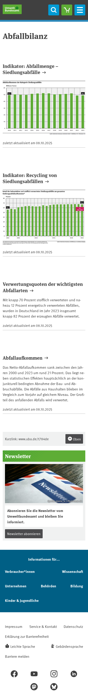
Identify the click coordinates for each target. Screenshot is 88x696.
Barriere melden (17, 656)
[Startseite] (12, 9)
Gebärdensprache (69, 646)
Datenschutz (73, 626)
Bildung (76, 585)
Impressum (13, 626)
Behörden (48, 585)
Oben (76, 439)
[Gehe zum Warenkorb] (66, 10)
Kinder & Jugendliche (22, 600)
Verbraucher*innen (20, 571)
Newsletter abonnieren (23, 533)
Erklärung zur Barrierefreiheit (27, 636)
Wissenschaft (72, 571)
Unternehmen (15, 585)
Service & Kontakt (43, 626)
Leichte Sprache (22, 646)
